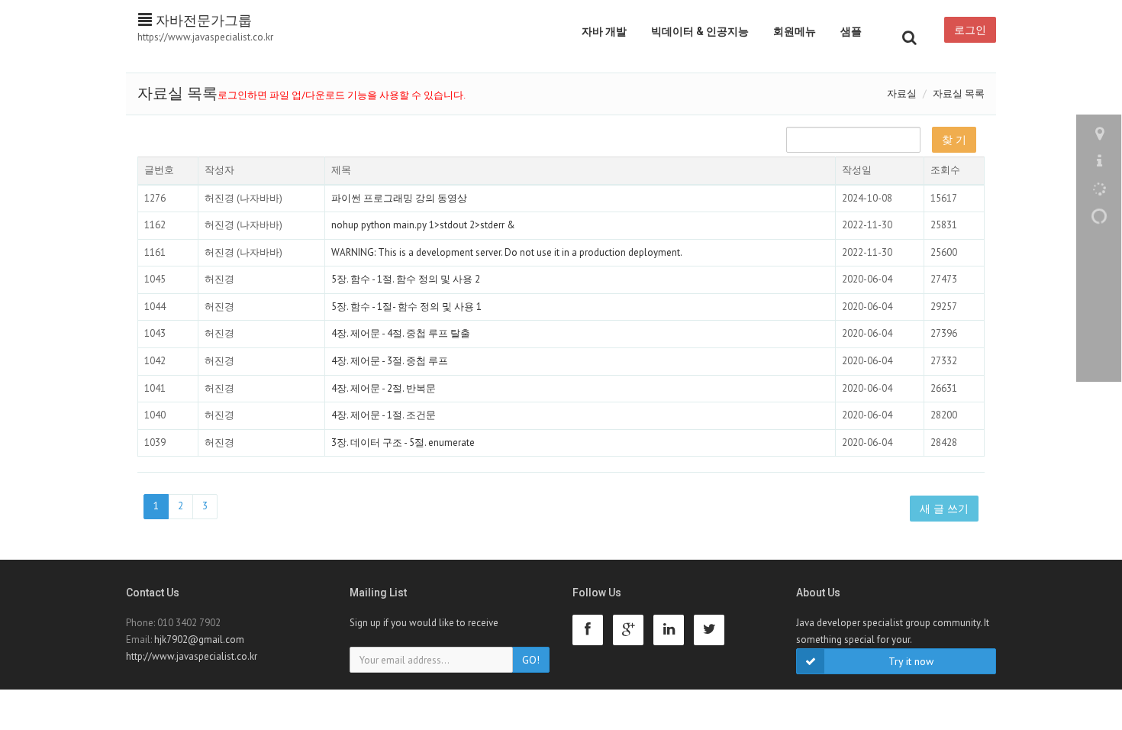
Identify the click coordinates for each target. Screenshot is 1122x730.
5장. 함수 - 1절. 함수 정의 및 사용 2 (405, 279)
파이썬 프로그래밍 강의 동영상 (399, 198)
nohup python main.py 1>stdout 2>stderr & (423, 224)
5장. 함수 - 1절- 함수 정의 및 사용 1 (406, 306)
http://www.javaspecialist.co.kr (191, 656)
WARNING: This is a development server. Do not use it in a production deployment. (506, 252)
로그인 (970, 30)
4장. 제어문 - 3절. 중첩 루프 (389, 360)
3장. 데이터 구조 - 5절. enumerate (403, 442)
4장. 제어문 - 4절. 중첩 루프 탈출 (400, 333)
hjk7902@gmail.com (199, 639)
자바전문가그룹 (202, 20)
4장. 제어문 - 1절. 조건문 (383, 415)
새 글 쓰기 (944, 508)
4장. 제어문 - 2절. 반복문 (383, 388)
